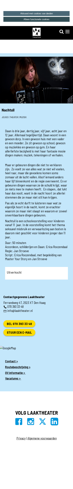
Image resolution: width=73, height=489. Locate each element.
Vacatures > (13, 378)
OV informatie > (15, 373)
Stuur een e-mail (19, 332)
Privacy (21, 438)
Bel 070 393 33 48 (19, 324)
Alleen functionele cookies (36, 19)
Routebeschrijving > (17, 367)
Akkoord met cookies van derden (36, 13)
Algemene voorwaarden (42, 438)
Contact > (11, 361)
